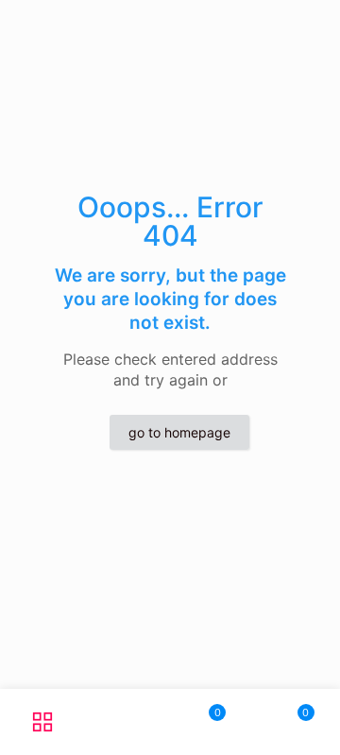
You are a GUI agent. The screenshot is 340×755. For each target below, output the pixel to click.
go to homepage (179, 432)
